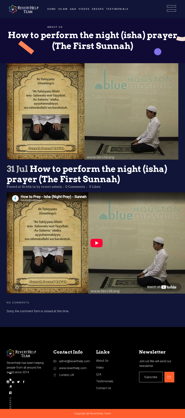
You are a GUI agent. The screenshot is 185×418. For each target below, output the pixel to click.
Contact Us (103, 388)
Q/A (98, 374)
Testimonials (104, 381)
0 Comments (75, 187)
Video (100, 367)
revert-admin (51, 187)
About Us (102, 360)
